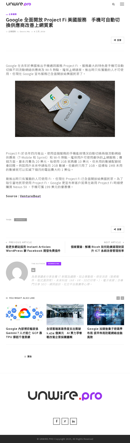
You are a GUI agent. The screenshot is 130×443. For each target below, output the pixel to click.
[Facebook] (56, 421)
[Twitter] (65, 421)
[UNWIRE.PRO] (18, 3)
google (20, 220)
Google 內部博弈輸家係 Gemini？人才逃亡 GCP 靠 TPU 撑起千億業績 (24, 333)
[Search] (113, 4)
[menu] (122, 4)
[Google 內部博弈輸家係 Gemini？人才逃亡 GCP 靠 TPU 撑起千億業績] (24, 314)
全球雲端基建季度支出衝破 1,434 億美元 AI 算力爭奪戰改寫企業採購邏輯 (64, 333)
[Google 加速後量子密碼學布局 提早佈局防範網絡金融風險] (105, 314)
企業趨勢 (13, 14)
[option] (24, 321)
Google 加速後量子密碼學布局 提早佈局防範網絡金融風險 (105, 333)
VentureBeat (30, 196)
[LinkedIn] (33, 270)
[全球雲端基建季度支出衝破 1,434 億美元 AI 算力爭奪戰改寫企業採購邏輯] (65, 314)
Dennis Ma (25, 31)
